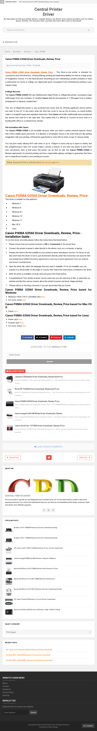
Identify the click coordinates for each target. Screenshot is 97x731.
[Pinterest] (53, 510)
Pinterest (57, 337)
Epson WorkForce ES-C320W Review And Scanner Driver (36, 568)
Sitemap (6, 695)
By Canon (12, 65)
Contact (6, 686)
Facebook (28, 337)
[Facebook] (44, 510)
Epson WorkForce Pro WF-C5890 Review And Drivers (34, 579)
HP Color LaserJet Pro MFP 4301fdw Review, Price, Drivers (39, 2)
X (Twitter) (42, 337)
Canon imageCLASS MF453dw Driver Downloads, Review (38, 413)
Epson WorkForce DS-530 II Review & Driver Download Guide (38, 589)
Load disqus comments (50, 447)
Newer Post (14, 457)
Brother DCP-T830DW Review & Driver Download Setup (35, 528)
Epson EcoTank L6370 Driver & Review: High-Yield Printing (37, 610)
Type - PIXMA (26, 65)
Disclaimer (7, 689)
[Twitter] (48, 510)
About (5, 683)
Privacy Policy (8, 692)
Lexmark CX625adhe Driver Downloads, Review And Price (39, 377)
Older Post (83, 457)
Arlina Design (53, 727)
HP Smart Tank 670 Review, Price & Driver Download (34, 599)
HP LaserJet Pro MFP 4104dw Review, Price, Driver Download (38, 548)
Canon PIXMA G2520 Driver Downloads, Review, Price (37, 401)
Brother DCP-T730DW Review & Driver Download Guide (35, 538)
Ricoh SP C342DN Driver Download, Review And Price (37, 389)
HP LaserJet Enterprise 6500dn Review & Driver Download (29, 650)
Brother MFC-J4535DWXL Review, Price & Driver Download (29, 660)
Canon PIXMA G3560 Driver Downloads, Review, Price (29, 72)
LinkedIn (70, 337)
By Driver (19, 65)
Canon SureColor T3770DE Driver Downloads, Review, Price (40, 426)
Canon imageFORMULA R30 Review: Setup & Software (35, 558)
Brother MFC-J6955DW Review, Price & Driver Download (28, 655)
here (43, 162)
